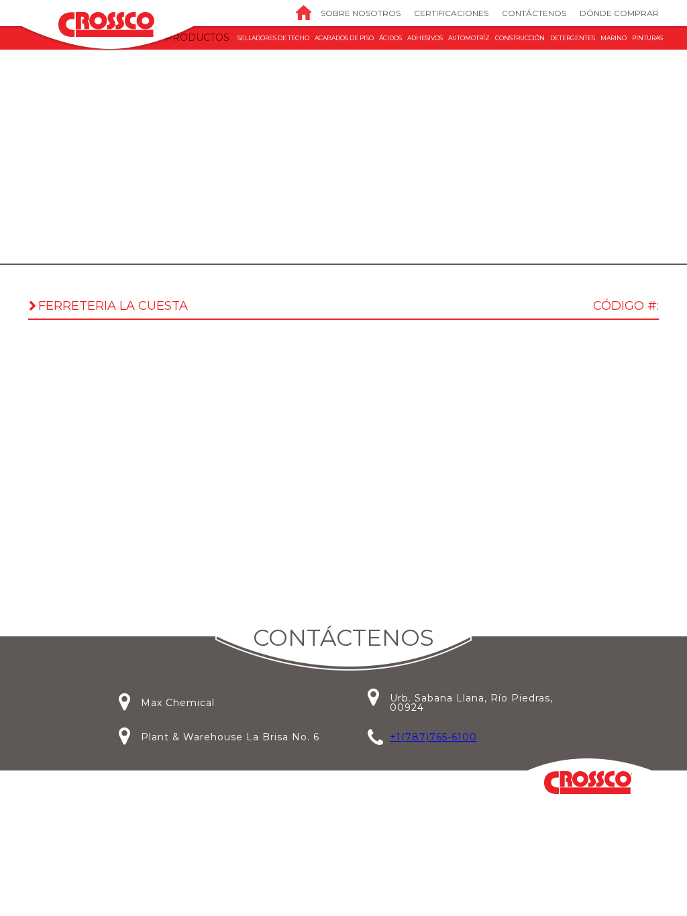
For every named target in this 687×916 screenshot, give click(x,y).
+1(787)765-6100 (433, 737)
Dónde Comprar (619, 13)
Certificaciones (451, 13)
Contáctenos (534, 13)
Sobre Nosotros (361, 13)
